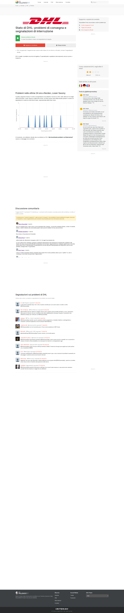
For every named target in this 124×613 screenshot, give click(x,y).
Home (39, 2)
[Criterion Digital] (62, 609)
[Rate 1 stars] (87, 72)
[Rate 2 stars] (90, 72)
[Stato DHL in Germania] (84, 85)
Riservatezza (59, 2)
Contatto (68, 2)
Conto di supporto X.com (87, 25)
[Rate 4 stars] (95, 72)
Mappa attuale (62, 45)
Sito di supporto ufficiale (87, 30)
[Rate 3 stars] (93, 72)
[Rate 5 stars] (98, 72)
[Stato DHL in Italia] (80, 85)
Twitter (72, 595)
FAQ (52, 2)
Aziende (46, 2)
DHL (27, 5)
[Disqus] (46, 240)
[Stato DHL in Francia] (88, 85)
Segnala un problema (31, 45)
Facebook (72, 598)
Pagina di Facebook (86, 27)
